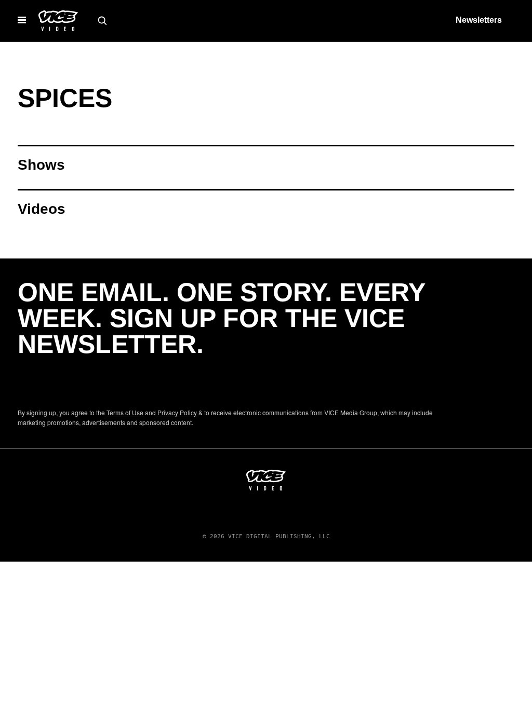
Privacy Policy (177, 412)
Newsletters (479, 20)
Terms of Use (125, 412)
